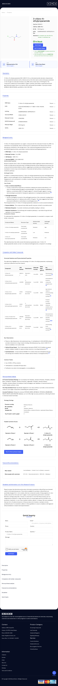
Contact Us (4, 665)
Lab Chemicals (33, 630)
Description (5, 565)
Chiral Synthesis (34, 649)
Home (3, 12)
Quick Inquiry (38, 45)
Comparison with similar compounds (11, 579)
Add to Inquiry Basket (39, 48)
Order (3, 660)
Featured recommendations (9, 588)
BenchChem (6, 4)
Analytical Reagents (35, 633)
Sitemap (4, 668)
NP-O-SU (25, 474)
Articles (3, 657)
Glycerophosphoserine (34, 474)
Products (9, 12)
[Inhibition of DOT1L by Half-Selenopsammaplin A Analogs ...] (38, 201)
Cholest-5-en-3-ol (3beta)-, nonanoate (40, 470)
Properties (4, 570)
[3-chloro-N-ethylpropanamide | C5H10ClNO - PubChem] (51, 193)
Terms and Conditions (7, 670)
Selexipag (47, 474)
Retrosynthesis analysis (8, 583)
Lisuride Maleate (27, 470)
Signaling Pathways (34, 635)
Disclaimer (4, 592)
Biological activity (6, 574)
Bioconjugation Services (36, 646)
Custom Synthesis (34, 641)
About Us (4, 662)
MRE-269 (42, 474)
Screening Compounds (35, 627)
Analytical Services (34, 644)
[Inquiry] (54, 673)
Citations (4, 654)
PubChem (28, 187)
